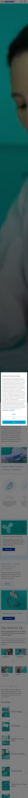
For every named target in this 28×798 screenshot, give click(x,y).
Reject (14, 418)
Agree (14, 422)
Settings (14, 414)
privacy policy (5, 410)
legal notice (12, 410)
